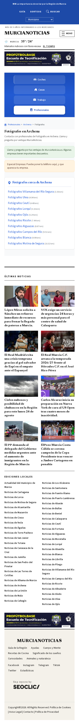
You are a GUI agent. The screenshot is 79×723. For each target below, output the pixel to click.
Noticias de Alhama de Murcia (20, 580)
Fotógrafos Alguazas (21, 226)
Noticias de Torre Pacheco (18, 533)
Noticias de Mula (13, 595)
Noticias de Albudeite (54, 589)
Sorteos (35, 11)
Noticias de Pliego (52, 564)
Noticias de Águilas (15, 528)
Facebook (13, 665)
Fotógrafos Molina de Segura (26, 243)
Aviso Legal (15, 712)
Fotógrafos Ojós (18, 215)
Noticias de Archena (15, 585)
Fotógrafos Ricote (19, 220)
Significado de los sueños (47, 653)
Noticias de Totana (14, 543)
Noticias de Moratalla (54, 539)
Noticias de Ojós (51, 604)
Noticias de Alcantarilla (17, 507)
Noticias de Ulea (51, 599)
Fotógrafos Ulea (18, 197)
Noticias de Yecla (13, 522)
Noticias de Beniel (52, 513)
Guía (22, 11)
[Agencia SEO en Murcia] (26, 685)
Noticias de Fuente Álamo (56, 493)
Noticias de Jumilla (15, 557)
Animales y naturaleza (39, 658)
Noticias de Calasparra (54, 518)
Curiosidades (15, 658)
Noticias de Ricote (52, 583)
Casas (41, 89)
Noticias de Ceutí (51, 523)
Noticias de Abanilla (53, 549)
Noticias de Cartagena (16, 492)
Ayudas (35, 648)
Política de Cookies (60, 707)
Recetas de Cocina (18, 653)
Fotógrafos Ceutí (18, 203)
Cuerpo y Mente (52, 648)
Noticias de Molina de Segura (20, 502)
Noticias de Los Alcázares (56, 483)
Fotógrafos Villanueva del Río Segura (31, 192)
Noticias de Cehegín (15, 601)
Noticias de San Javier (16, 538)
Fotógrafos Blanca (19, 238)
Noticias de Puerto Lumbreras (58, 498)
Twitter (12, 670)
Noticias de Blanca (52, 554)
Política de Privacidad (47, 712)
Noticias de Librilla (52, 559)
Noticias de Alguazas (53, 534)
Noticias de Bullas (52, 508)
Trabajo (41, 100)
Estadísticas (27, 670)
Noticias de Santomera (54, 488)
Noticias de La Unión (15, 590)
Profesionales (41, 110)
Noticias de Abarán (52, 503)
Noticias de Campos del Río (57, 578)
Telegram (43, 665)
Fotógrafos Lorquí (19, 209)
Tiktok (56, 665)
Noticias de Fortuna (53, 529)
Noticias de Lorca (13, 497)
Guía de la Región (17, 648)
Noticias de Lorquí (52, 544)
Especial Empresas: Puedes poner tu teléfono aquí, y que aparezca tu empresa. (35, 166)
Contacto (28, 712)
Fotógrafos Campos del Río (25, 232)
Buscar (55, 11)
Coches (42, 79)
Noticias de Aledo (52, 594)
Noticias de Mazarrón (16, 512)
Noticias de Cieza (14, 517)
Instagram (28, 665)
